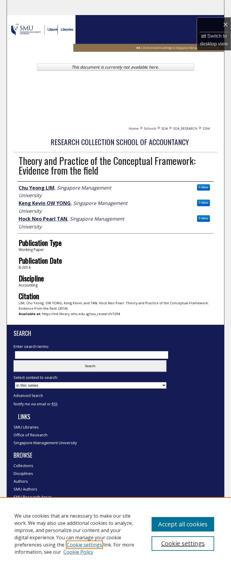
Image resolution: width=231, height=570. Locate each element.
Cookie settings (84, 544)
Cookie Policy (78, 552)
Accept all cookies (183, 524)
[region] (115, 533)
